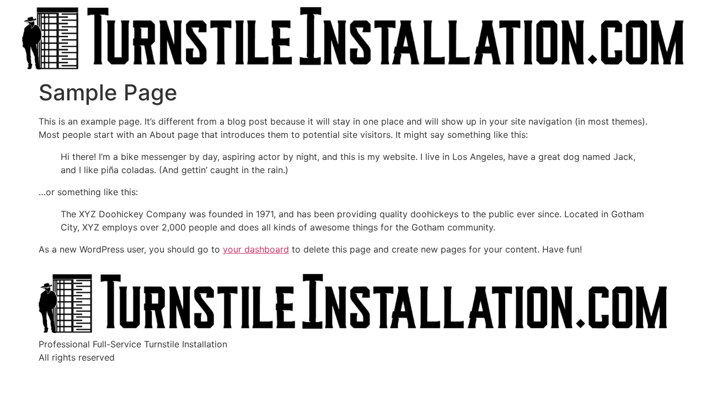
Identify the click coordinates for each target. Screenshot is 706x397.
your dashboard (256, 249)
